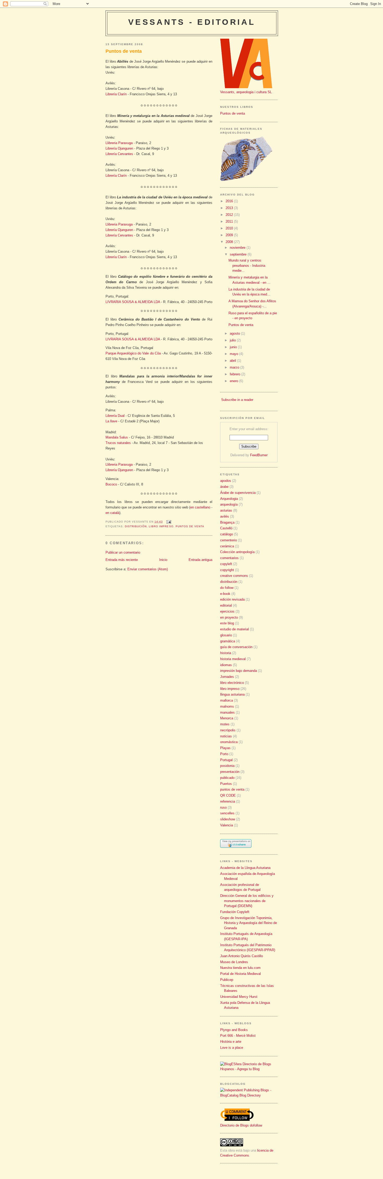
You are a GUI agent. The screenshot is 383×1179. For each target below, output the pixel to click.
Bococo (111, 484)
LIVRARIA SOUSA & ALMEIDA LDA (133, 302)
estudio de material (234, 629)
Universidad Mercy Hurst (238, 997)
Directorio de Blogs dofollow (241, 1125)
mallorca (226, 700)
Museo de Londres (234, 962)
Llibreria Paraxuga (119, 143)
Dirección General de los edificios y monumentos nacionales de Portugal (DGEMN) (247, 901)
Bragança (227, 522)
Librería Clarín (116, 94)
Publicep (226, 980)
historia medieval (233, 659)
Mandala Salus (117, 437)
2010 (230, 228)
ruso (223, 807)
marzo (235, 367)
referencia (227, 801)
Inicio (163, 560)
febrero (235, 374)
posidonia (227, 766)
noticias (226, 736)
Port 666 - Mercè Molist (238, 1036)
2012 (230, 215)
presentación (229, 772)
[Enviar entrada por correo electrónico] (168, 521)
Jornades (227, 677)
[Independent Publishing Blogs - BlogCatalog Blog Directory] (248, 1095)
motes (225, 724)
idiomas (226, 665)
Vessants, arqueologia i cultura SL (246, 92)
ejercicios (227, 611)
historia (225, 653)
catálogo (226, 534)
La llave (111, 421)
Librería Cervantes (119, 154)
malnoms (227, 706)
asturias (226, 510)
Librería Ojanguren (119, 148)
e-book (225, 594)
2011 (230, 221)
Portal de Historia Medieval (240, 974)
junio (234, 347)
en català (112, 513)
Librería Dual (115, 416)
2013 (230, 208)
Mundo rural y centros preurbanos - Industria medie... (246, 265)
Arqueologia (229, 499)
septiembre (239, 254)
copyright (227, 570)
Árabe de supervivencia (238, 493)
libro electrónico (232, 683)
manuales (227, 712)
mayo (234, 354)
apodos (225, 481)
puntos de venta (190, 526)
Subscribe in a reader (237, 400)
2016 (230, 201)
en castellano (200, 507)
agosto (235, 333)
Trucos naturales (118, 443)
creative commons (234, 576)
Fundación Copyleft (234, 912)
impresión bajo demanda (238, 671)
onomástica (229, 742)
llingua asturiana (232, 694)
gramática (227, 641)
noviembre (238, 248)
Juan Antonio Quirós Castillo (241, 956)
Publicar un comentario (123, 552)
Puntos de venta (124, 51)
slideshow (227, 819)
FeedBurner (259, 455)
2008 (230, 242)
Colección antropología (237, 552)
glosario (226, 635)
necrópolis (228, 730)
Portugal (226, 760)
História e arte (230, 1042)
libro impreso (161, 526)
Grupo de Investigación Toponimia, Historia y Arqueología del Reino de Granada (248, 923)
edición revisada (232, 599)
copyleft (226, 564)
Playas (225, 748)
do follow (226, 588)
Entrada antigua (200, 560)
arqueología (229, 504)
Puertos (226, 784)
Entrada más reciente (122, 560)
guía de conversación (236, 647)
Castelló (226, 528)
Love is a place (231, 1048)
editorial (226, 605)
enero (234, 381)
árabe (224, 487)
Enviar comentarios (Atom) (147, 569)
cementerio (228, 540)
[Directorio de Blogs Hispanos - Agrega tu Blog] (248, 1069)
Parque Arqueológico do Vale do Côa (133, 353)
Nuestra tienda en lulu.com (240, 968)
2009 (230, 235)
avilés (224, 516)
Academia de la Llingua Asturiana (245, 868)
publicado (227, 778)
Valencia (226, 825)
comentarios (229, 558)
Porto (224, 754)
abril (233, 361)
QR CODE (228, 795)
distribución (136, 526)
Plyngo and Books (234, 1030)
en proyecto (229, 617)
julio (233, 340)
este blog (227, 623)
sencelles (227, 813)
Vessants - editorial (191, 22)
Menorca (226, 718)
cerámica (227, 546)
